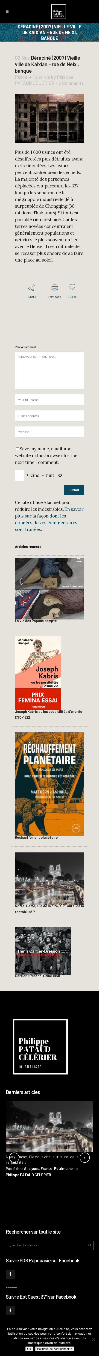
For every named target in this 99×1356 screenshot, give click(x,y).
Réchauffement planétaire (36, 837)
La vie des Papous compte (36, 621)
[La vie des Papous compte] (49, 588)
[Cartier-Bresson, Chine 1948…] (43, 950)
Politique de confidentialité (54, 1349)
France (46, 1168)
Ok (29, 1349)
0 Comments (71, 83)
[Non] (93, 1339)
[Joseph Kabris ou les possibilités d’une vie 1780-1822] (38, 672)
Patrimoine (63, 1168)
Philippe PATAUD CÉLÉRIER (28, 1174)
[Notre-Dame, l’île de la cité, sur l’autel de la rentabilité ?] (49, 878)
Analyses (31, 1168)
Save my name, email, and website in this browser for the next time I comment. (46, 455)
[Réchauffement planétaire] (49, 783)
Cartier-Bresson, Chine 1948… (39, 976)
